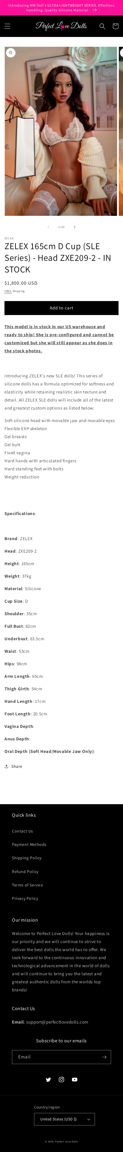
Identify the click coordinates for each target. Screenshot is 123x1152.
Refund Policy (25, 871)
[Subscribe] (104, 1057)
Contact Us (22, 831)
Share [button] (16, 766)
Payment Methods (29, 844)
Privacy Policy (25, 898)
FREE (8, 291)
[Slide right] (74, 227)
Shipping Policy (26, 857)
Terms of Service (27, 885)
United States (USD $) (58, 1119)
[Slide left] (48, 227)
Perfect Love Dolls (66, 1141)
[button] (7, 26)
